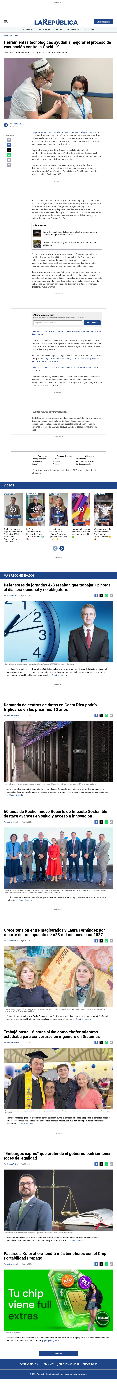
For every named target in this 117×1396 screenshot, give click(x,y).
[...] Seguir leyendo (57, 675)
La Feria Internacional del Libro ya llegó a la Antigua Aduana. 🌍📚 (35, 534)
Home (6, 35)
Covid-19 (37, 203)
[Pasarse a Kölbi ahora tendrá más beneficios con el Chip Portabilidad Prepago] (58, 1300)
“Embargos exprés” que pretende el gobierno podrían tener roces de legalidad (57, 1155)
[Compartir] (9, 165)
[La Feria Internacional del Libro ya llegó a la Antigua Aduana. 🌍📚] (35, 509)
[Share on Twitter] (9, 150)
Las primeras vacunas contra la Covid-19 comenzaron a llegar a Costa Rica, (65, 132)
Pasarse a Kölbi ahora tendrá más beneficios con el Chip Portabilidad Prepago (55, 1255)
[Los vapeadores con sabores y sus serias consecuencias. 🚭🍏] (81, 509)
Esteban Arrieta (12, 595)
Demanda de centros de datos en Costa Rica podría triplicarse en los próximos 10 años (50, 707)
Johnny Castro (18, 124)
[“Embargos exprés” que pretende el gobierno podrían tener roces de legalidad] (58, 1200)
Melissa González (13, 822)
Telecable (62, 789)
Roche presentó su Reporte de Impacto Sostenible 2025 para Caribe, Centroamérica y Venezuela (13, 535)
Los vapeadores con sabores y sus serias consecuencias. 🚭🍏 (81, 533)
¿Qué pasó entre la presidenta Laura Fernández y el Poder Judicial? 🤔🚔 (102, 534)
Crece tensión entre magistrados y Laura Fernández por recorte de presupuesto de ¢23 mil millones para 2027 (54, 932)
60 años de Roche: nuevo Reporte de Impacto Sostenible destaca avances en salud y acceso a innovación (55, 813)
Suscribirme (92, 323)
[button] (103, 21)
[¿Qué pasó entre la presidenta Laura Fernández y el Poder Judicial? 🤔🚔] (103, 509)
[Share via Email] (9, 160)
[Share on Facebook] (9, 145)
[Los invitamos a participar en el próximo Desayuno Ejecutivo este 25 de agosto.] (58, 509)
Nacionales (14, 35)
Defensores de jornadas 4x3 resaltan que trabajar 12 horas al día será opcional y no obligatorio (57, 587)
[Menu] (6, 22)
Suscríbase (90, 1364)
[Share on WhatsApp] (9, 155)
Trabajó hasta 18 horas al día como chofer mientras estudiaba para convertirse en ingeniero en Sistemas (52, 1034)
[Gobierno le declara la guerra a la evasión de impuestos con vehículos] (37, 244)
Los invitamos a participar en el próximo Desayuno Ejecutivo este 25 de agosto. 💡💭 (58, 534)
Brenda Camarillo (13, 715)
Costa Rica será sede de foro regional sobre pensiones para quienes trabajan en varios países (70, 233)
